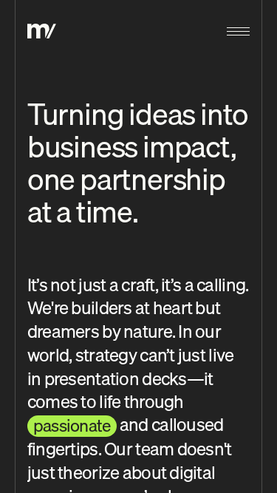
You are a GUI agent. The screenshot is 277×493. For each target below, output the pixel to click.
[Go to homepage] (41, 31)
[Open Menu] (238, 31)
